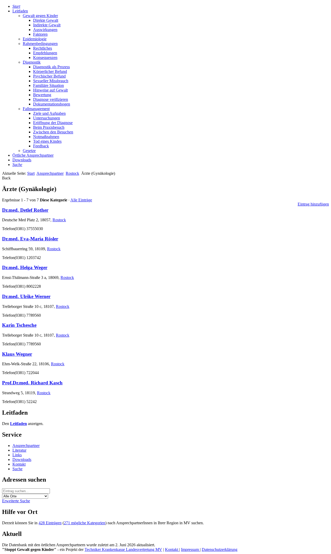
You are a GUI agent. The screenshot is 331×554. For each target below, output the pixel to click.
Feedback (41, 146)
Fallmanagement (36, 109)
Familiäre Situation (48, 85)
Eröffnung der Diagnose (53, 122)
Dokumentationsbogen (51, 104)
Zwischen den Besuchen (53, 132)
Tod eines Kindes (47, 141)
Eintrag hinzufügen (313, 204)
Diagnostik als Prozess (51, 67)
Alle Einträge (81, 200)
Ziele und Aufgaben (49, 113)
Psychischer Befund (49, 76)
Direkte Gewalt (45, 20)
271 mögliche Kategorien (84, 523)
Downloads (21, 160)
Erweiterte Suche (16, 501)
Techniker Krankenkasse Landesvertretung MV (123, 549)
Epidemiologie (35, 39)
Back (6, 178)
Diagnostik (32, 62)
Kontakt (19, 464)
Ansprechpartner (50, 173)
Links (17, 455)
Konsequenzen (45, 57)
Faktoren (40, 34)
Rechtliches (42, 48)
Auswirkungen (45, 29)
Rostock (72, 173)
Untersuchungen (46, 118)
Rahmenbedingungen (40, 43)
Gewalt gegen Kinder (40, 15)
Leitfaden (20, 11)
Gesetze (29, 150)
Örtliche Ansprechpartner (33, 155)
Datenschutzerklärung (219, 549)
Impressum (190, 549)
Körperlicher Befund (50, 71)
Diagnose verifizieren (50, 99)
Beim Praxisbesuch (48, 127)
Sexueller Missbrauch (50, 81)
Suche (17, 469)
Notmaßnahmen (46, 136)
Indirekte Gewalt (47, 25)
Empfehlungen (45, 53)
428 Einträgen (50, 523)
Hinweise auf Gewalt (50, 90)
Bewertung (42, 95)
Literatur (19, 450)
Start (31, 173)
